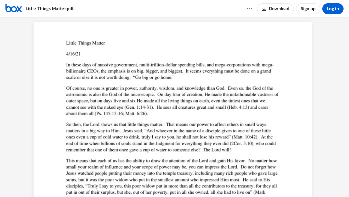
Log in (333, 9)
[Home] (13, 9)
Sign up (308, 9)
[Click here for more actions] (249, 8)
